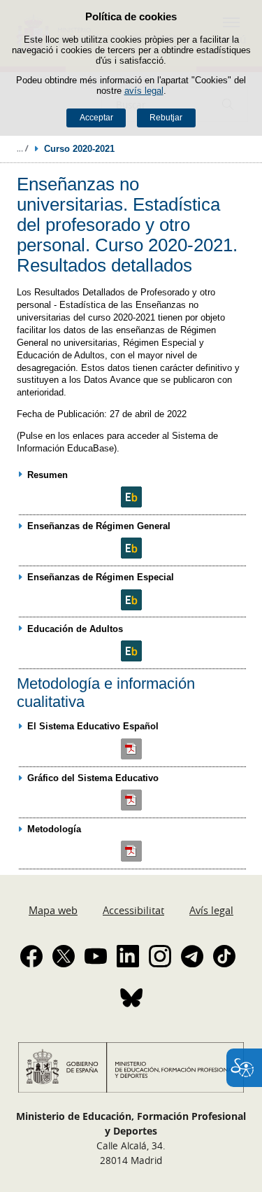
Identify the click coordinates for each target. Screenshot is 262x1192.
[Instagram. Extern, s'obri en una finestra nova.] (160, 956)
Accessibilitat (133, 910)
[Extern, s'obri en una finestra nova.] (132, 497)
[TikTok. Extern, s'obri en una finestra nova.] (224, 956)
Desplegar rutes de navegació (22, 148)
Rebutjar (166, 117)
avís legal (143, 90)
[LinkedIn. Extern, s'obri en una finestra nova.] (128, 956)
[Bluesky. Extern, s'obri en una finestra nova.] (131, 997)
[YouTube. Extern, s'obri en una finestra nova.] (96, 956)
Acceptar (96, 117)
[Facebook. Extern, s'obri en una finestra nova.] (31, 956)
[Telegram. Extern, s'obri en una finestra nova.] (192, 956)
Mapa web (53, 910)
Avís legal (211, 910)
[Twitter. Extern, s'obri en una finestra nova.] (63, 956)
